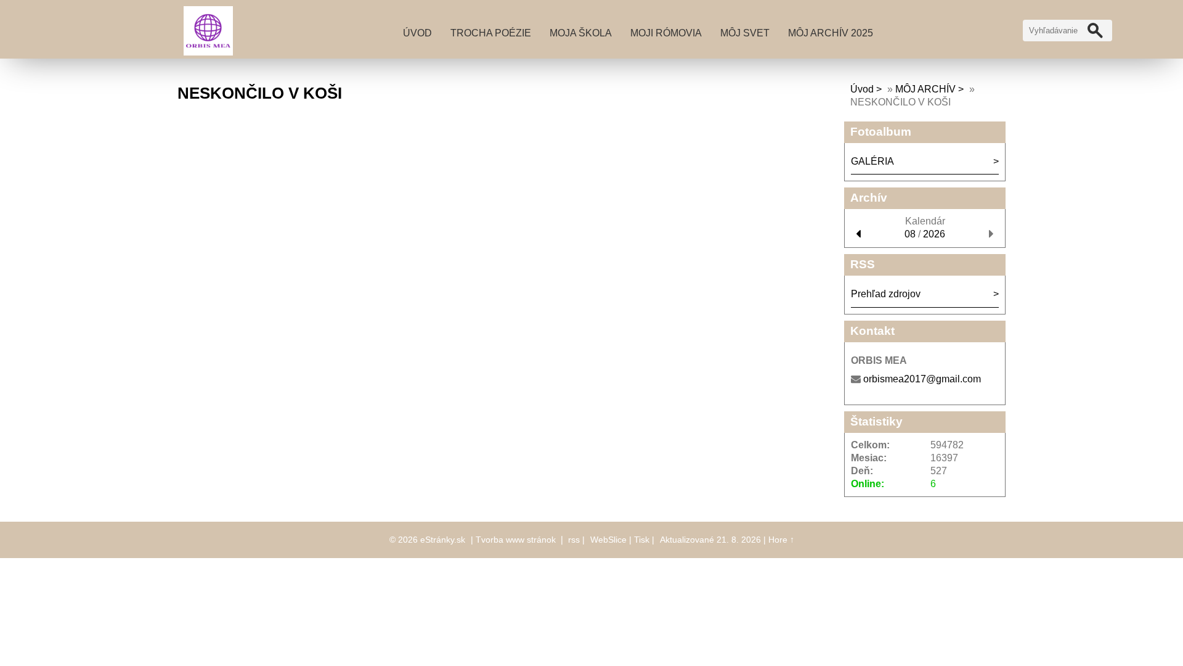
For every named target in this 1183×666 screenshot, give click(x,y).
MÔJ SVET (745, 33)
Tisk (641, 540)
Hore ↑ (781, 540)
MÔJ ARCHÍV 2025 (830, 33)
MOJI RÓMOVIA (666, 33)
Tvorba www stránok (516, 540)
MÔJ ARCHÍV (925, 89)
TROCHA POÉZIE (490, 33)
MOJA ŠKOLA (581, 33)
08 (910, 234)
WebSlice (608, 540)
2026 (934, 234)
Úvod (417, 33)
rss (574, 540)
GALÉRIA (872, 161)
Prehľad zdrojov (886, 294)
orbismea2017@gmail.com (922, 379)
